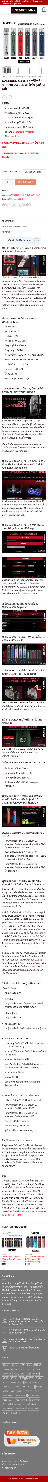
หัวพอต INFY (15, 1413)
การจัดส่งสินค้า (9, 1468)
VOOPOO (28, 1391)
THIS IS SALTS (27, 1387)
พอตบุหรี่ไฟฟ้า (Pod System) (23, 77)
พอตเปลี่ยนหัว (21, 1409)
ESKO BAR (7, 1369)
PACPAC (29, 1378)
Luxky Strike (19, 1374)
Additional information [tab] (14, 227)
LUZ (28, 1374)
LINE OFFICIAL (13, 1215)
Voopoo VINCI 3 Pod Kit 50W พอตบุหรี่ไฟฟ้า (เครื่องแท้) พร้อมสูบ (35, 1259)
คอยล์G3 (15, 136)
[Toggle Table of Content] (36, 240)
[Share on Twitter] (14, 205)
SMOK (16, 1387)
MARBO (35, 1374)
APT (22, 1365)
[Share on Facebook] (9, 205)
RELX (27, 1383)
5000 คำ (6, 1365)
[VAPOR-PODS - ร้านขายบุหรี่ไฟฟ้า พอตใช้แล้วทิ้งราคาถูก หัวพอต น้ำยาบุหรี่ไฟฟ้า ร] (24, 10)
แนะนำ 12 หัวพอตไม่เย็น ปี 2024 (24, 1348)
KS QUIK (36, 1369)
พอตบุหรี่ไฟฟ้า (19, 199)
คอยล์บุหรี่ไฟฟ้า (22, 1400)
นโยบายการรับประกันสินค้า (15, 1461)
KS (29, 1369)
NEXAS (14, 1378)
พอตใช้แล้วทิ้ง (33, 1409)
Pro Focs (32, 966)
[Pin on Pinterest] (23, 205)
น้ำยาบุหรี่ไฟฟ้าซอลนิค (23, 132)
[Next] (41, 41)
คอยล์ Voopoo (8, 1400)
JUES (23, 1369)
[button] (3, 10)
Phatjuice (39, 1378)
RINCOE (35, 1383)
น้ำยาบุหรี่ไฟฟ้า (35, 1400)
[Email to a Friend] (19, 205)
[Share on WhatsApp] (4, 205)
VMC (20, 1391)
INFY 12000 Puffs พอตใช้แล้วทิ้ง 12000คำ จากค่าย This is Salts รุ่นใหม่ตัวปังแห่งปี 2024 (27, 1321)
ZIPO (37, 1391)
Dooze (29, 1365)
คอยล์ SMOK (21, 1396)
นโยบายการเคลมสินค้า (13, 1464)
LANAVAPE (7, 1374)
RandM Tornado (17, 1383)
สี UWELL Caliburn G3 (11, 172)
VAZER (6, 1391)
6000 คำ (15, 1365)
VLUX (13, 1391)
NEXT (21, 1378)
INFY (16, 1369)
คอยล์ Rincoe (8, 1396)
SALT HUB (7, 1387)
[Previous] (6, 41)
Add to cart (25, 182)
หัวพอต (5, 1413)
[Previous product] (10, 97)
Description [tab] (8, 221)
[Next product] (4, 97)
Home (5, 77)
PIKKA (5, 1383)
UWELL (41, 77)
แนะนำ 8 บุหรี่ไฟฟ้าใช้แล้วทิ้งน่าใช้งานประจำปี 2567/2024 (27, 1340)
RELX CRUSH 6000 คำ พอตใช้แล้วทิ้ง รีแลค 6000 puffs (27, 1331)
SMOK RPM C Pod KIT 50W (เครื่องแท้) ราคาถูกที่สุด (12, 1259)
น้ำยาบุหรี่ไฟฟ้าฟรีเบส (30, 1404)
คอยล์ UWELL (33, 1396)
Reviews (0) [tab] (7, 232)
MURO (5, 1378)
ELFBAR (37, 1365)
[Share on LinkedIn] (28, 205)
